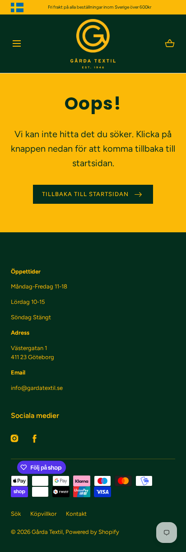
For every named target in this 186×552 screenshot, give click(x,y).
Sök (16, 513)
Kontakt (76, 513)
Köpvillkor (43, 513)
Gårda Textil (47, 531)
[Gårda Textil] (93, 43)
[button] (16, 43)
